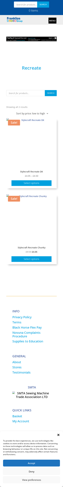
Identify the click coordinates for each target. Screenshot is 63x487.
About (16, 362)
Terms (16, 322)
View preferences (31, 479)
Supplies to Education (27, 341)
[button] (58, 434)
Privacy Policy (21, 317)
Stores (17, 367)
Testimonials (21, 372)
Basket (17, 416)
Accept (31, 463)
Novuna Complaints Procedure (26, 334)
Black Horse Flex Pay (27, 327)
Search (43, 4)
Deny (31, 471)
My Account (20, 421)
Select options (31, 183)
